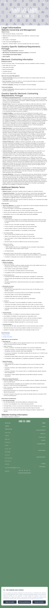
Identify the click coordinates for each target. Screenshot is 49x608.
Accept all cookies (39, 602)
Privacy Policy (6, 334)
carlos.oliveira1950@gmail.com (12, 467)
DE (27, 470)
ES (24, 470)
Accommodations (40, 430)
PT (29, 470)
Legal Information (40, 457)
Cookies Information (7, 336)
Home (43, 426)
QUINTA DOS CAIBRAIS (24, 421)
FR (22, 470)
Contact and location (42, 439)
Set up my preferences (24, 602)
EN (19, 470)
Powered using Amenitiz (24, 472)
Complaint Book (41, 443)
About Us (43, 433)
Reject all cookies (10, 602)
